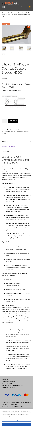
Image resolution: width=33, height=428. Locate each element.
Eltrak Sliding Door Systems (14, 130)
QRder (6, 7)
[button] (28, 27)
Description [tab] (5, 141)
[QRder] (3, 6)
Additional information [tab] (8, 146)
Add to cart (13, 120)
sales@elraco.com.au (9, 381)
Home (5, 12)
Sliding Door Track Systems (14, 12)
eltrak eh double (9, 131)
